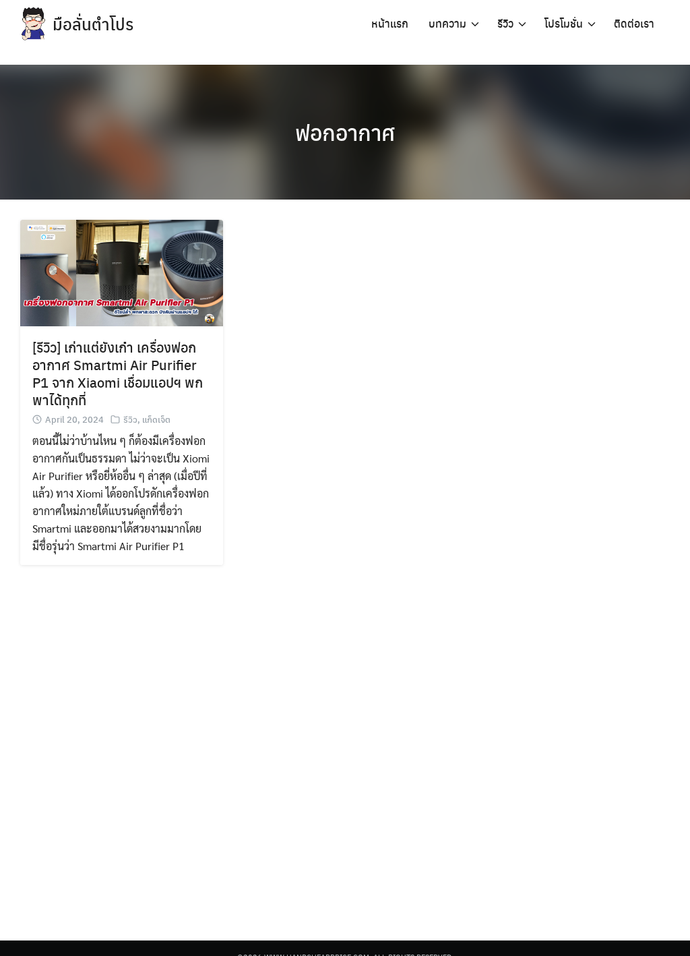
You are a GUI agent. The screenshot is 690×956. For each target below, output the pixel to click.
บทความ (447, 23)
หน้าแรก (389, 23)
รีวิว (505, 23)
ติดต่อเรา (634, 23)
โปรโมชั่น (563, 23)
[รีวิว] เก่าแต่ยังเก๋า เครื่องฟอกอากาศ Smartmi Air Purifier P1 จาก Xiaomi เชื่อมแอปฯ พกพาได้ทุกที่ (117, 373)
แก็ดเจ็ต (156, 419)
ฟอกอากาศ (345, 132)
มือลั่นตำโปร (93, 23)
